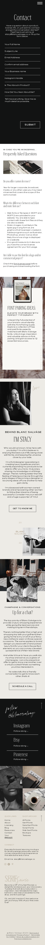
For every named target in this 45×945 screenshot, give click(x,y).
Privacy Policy (23, 935)
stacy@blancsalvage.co (16, 34)
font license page (22, 264)
